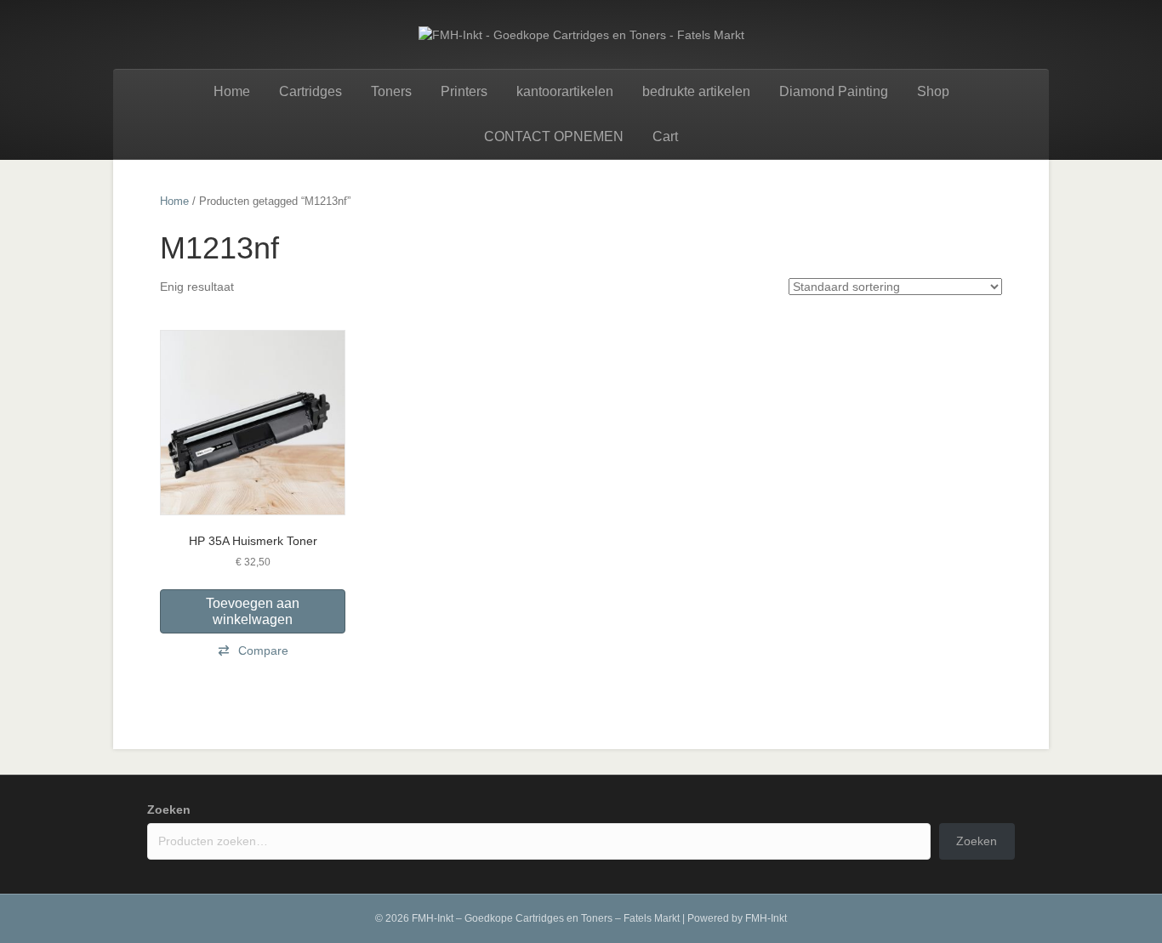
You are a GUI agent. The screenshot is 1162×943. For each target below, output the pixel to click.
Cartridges (310, 91)
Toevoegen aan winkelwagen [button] (252, 611)
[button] (253, 650)
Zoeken (169, 809)
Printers (464, 91)
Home (232, 91)
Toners (391, 91)
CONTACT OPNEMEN (554, 136)
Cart (665, 136)
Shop (933, 91)
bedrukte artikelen (696, 91)
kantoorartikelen (564, 91)
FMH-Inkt (766, 918)
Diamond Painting (833, 91)
